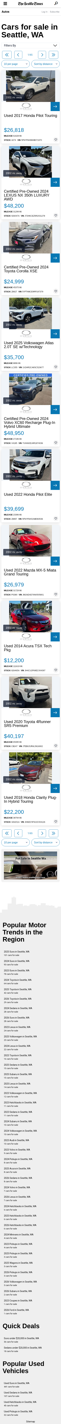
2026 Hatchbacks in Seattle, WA (20, 1227)
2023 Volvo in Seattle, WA (17, 1151)
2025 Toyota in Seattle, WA (18, 991)
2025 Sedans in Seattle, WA (18, 1067)
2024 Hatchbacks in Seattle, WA (20, 1208)
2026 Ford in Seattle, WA (16, 1312)
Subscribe (54, 11)
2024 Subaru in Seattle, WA (18, 1123)
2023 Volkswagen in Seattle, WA (20, 1095)
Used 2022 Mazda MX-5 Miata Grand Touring (30, 572)
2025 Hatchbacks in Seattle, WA (20, 1217)
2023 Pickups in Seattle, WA (18, 1246)
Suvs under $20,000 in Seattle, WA (21, 1340)
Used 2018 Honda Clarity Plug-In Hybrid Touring (30, 799)
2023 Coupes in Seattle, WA (18, 1302)
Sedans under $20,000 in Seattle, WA (23, 1349)
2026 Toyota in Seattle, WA (18, 1001)
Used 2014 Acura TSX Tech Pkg (28, 648)
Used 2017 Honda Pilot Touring (30, 116)
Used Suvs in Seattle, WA (16, 1385)
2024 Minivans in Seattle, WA (19, 1236)
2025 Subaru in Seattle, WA (18, 1076)
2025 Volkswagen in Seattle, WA (20, 1038)
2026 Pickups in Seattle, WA (18, 1274)
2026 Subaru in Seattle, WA (18, 1293)
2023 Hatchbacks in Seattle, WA (20, 1104)
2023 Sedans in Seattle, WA (18, 1114)
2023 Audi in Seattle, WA (16, 1142)
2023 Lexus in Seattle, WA (17, 1029)
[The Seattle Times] (30, 4)
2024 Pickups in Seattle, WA (18, 1161)
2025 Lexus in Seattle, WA (17, 1085)
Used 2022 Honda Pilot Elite (28, 494)
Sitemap (30, 1421)
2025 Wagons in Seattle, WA (18, 1265)
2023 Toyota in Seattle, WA (18, 1057)
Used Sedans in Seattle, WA (18, 1394)
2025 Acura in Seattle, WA (17, 1170)
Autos (5, 11)
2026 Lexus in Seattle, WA (17, 1199)
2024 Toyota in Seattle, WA (18, 982)
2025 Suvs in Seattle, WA (16, 953)
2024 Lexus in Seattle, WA (17, 1048)
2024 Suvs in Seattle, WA (16, 963)
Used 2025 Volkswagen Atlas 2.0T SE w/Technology (29, 345)
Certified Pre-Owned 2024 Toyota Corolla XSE (26, 269)
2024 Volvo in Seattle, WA (17, 1189)
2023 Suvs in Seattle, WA (16, 972)
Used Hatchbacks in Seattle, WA (20, 1404)
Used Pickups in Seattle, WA (18, 1413)
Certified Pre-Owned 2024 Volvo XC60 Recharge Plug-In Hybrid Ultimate (29, 422)
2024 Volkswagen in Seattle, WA (20, 1133)
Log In (44, 11)
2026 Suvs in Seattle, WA (16, 1019)
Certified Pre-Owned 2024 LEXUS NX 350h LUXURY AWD (26, 195)
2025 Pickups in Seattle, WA (18, 1255)
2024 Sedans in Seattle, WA (18, 1010)
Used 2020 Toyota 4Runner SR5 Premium (27, 724)
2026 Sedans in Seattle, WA (18, 1180)
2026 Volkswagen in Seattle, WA (20, 1283)
